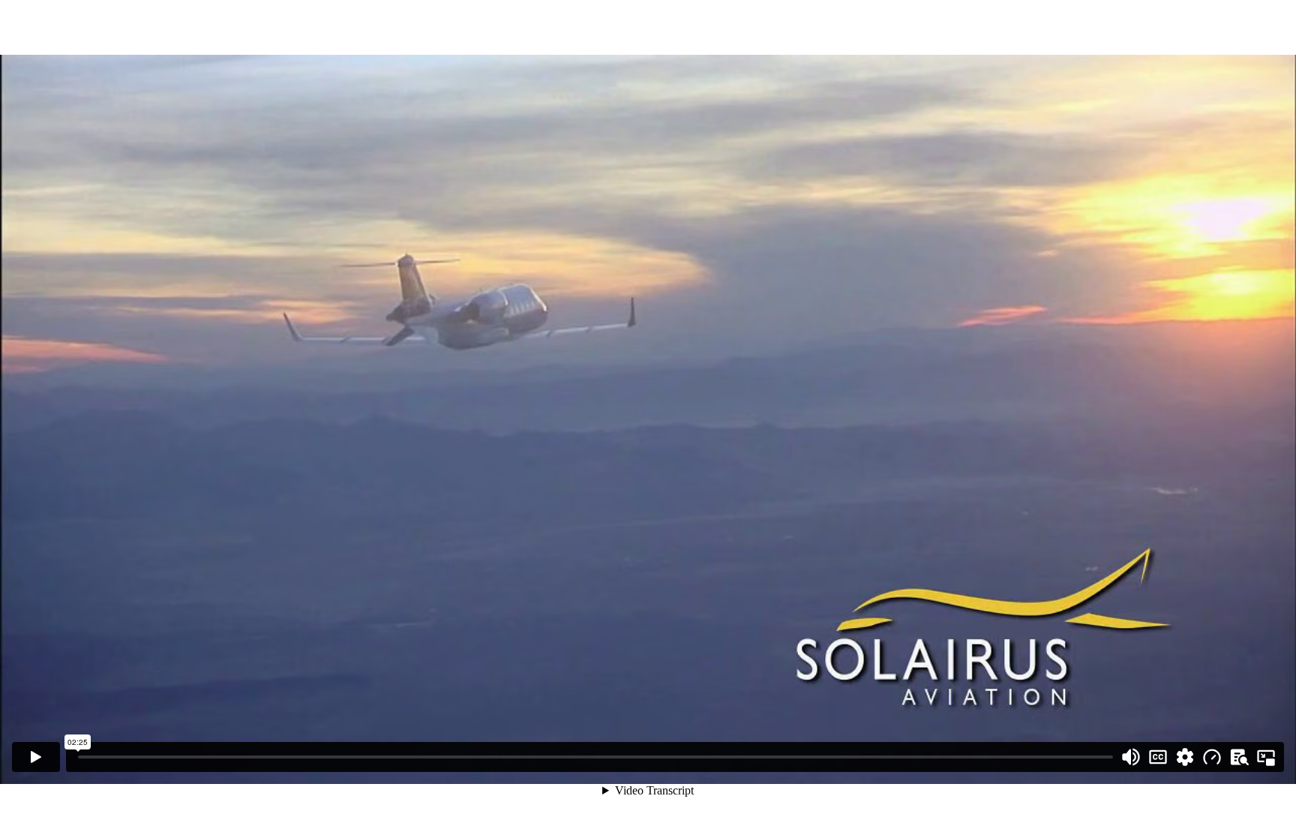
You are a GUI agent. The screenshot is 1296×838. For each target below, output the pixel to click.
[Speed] (1212, 757)
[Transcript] (1239, 757)
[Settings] (1185, 757)
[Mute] (1131, 757)
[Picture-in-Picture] (1266, 757)
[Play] (36, 757)
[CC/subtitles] (1158, 757)
